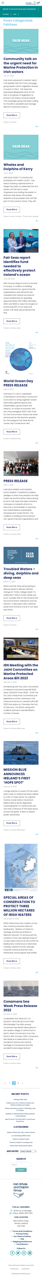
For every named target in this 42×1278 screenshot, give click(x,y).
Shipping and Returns (22, 1241)
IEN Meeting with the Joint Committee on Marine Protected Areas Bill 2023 (21, 671)
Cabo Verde (25, 1132)
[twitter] (18, 1253)
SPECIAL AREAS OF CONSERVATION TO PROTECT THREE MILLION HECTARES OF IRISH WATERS (19, 906)
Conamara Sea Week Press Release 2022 (20, 1005)
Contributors (22, 1244)
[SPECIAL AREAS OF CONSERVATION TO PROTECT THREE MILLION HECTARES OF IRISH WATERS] (21, 867)
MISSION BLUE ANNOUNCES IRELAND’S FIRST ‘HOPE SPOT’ (17, 776)
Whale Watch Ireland (25, 1146)
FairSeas (13, 122)
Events (12, 216)
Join (14, 14)
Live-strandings (17, 1136)
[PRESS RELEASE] (21, 463)
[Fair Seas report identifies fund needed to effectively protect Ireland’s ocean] (21, 240)
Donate (6, 14)
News (19, 328)
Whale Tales (14, 1146)
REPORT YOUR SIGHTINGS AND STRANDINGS (19, 9)
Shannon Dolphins (16, 1142)
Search (21, 1170)
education (28, 216)
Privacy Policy (22, 1234)
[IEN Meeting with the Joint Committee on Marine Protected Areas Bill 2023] (21, 648)
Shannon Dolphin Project (21, 1139)
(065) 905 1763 (25, 1213)
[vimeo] (30, 1253)
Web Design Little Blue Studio (21, 1274)
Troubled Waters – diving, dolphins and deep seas (21, 573)
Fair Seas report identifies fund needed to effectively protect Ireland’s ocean (19, 266)
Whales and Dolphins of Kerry (18, 167)
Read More (12, 115)
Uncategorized (27, 1142)
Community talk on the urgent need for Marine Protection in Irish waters (21, 65)
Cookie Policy (14, 1269)
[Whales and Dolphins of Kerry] (21, 147)
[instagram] (24, 1253)
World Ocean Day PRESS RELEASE (18, 383)
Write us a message (23, 1210)
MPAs (19, 728)
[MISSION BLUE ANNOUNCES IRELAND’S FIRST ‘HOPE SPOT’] (21, 752)
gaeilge (35, 216)
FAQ (22, 1239)
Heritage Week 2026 (20, 1099)
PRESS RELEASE (16, 481)
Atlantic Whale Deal (13, 1132)
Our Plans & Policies (22, 1236)
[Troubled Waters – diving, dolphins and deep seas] (21, 555)
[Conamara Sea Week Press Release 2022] (21, 988)
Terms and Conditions (22, 1231)
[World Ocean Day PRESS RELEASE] (21, 358)
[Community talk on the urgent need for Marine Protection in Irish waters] (21, 41)
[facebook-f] (12, 1253)
